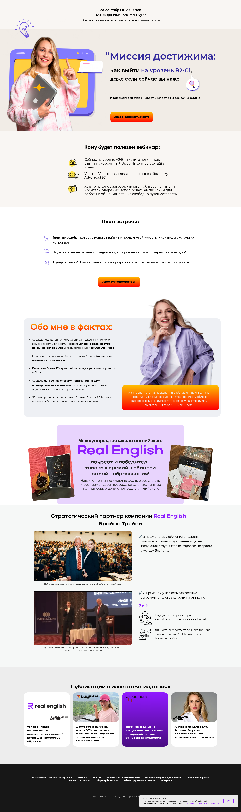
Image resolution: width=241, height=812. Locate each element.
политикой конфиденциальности (202, 803)
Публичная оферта (198, 777)
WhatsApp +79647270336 (139, 780)
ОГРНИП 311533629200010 (123, 777)
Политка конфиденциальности (163, 777)
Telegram (166, 780)
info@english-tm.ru (107, 780)
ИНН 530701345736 (89, 777)
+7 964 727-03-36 (79, 780)
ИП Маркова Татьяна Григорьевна (52, 777)
